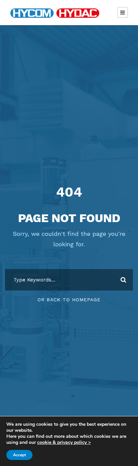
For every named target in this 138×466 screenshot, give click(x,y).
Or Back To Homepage (69, 299)
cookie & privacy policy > (64, 442)
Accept (19, 455)
